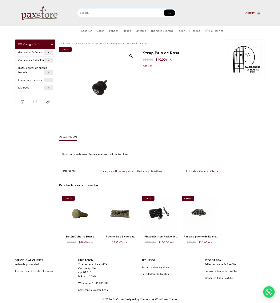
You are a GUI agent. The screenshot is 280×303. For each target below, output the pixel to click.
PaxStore (118, 299)
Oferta (214, 171)
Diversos (23, 87)
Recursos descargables (155, 267)
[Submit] (169, 12)
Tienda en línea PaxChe (219, 277)
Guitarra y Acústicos (30, 52)
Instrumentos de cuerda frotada (32, 70)
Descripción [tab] (68, 136)
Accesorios (98, 43)
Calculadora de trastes (155, 273)
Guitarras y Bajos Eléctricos (35, 60)
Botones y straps (115, 43)
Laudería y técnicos (30, 79)
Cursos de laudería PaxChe (221, 271)
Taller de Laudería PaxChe (220, 264)
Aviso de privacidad (27, 264)
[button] (131, 56)
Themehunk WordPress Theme (159, 299)
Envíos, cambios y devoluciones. (34, 271)
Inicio (62, 43)
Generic (204, 171)
